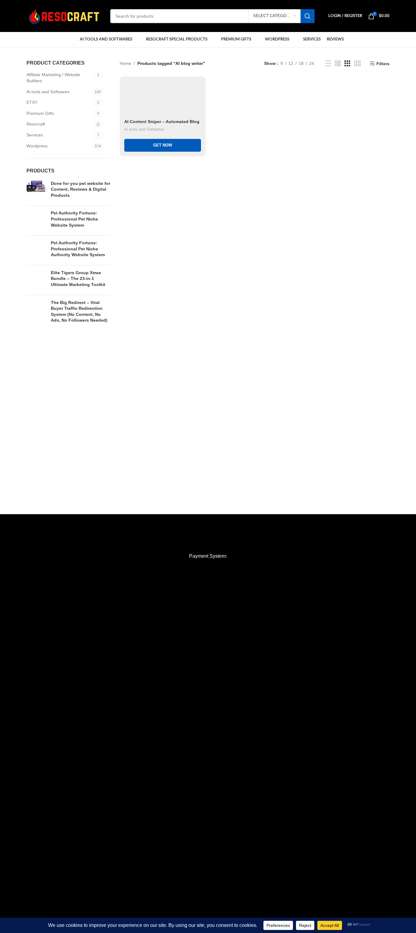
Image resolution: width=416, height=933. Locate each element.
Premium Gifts (40, 113)
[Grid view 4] (357, 63)
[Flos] (386, 520)
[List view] (328, 63)
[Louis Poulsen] (148, 520)
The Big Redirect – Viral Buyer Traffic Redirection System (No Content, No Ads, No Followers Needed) (79, 311)
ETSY (31, 102)
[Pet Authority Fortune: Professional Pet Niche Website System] (36, 220)
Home (125, 63)
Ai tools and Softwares (47, 91)
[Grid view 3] (347, 63)
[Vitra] (29, 520)
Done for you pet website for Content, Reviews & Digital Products (80, 189)
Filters (383, 63)
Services (34, 135)
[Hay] (327, 520)
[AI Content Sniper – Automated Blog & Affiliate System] (162, 98)
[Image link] (208, 538)
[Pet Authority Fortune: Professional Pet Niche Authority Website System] (36, 250)
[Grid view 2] (338, 63)
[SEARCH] (308, 16)
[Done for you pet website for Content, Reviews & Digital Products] (36, 191)
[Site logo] (63, 15)
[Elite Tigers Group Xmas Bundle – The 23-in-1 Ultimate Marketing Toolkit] (36, 280)
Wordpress (37, 145)
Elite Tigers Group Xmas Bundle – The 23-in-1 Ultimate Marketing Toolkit (78, 278)
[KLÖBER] (208, 520)
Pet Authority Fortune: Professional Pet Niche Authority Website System (78, 248)
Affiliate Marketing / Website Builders (53, 77)
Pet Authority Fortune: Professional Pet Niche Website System (74, 218)
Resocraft (35, 124)
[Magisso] (89, 520)
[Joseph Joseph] (267, 520)
